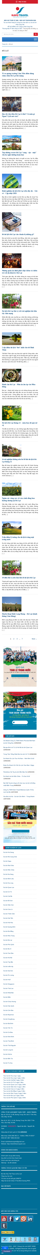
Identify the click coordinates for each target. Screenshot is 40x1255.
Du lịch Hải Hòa (8, 922)
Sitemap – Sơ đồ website (9, 1162)
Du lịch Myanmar (8, 1014)
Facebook (7, 1251)
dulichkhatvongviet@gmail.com (14, 1141)
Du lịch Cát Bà (7, 896)
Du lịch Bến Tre (8, 1058)
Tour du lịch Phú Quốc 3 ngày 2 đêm (14, 1097)
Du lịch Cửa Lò (8, 909)
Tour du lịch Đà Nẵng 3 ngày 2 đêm (14, 1091)
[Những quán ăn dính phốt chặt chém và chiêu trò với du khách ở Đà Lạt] (11, 260)
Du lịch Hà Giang (8, 852)
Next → (34, 639)
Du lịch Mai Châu (8, 865)
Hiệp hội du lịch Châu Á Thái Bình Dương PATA (15, 1181)
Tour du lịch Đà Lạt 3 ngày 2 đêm (13, 1095)
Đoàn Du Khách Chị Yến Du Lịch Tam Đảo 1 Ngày (18, 765)
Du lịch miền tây (8, 966)
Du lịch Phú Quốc (8, 944)
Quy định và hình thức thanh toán (11, 1158)
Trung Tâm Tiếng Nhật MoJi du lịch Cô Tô (16, 754)
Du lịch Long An (8, 1050)
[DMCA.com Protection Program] (7, 1232)
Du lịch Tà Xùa (7, 1063)
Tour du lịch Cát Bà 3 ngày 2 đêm (13, 1080)
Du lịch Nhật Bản (8, 992)
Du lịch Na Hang (8, 874)
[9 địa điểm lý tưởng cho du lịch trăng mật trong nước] (11, 528)
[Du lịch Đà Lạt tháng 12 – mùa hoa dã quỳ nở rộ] (11, 413)
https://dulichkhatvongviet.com (16, 1144)
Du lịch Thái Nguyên (9, 1045)
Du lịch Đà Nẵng (8, 931)
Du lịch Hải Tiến (8, 918)
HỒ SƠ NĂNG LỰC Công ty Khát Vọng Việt (20, 26)
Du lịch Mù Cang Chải (10, 857)
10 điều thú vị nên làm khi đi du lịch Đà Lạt (18, 578)
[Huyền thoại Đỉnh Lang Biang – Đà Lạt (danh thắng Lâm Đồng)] (11, 604)
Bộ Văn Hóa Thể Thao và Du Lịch (11, 1174)
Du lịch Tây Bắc (8, 962)
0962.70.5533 (29, 1135)
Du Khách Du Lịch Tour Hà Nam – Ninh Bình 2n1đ (18, 758)
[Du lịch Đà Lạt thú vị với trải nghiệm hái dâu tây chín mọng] (11, 301)
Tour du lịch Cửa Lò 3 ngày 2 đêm (13, 1089)
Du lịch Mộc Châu (8, 870)
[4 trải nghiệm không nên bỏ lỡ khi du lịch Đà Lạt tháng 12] (11, 450)
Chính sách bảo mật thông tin (10, 1160)
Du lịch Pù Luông (8, 975)
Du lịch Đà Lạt (7, 940)
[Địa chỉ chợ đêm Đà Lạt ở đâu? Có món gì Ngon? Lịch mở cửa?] (11, 104)
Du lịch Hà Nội (7, 957)
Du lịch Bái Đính (8, 1023)
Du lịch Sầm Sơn (8, 905)
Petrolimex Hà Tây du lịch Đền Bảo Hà (15, 772)
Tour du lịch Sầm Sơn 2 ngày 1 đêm (14, 1087)
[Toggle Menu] (35, 39)
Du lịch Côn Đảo (8, 1010)
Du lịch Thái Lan (8, 988)
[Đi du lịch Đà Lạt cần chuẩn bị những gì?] (11, 222)
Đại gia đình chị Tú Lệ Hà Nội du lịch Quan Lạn (17, 747)
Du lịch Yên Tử (8, 1028)
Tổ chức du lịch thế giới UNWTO (11, 1178)
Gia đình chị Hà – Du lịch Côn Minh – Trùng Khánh (18, 796)
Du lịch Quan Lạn (8, 887)
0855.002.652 (15, 1138)
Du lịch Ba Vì (7, 949)
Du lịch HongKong (8, 1019)
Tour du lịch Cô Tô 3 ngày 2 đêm (13, 1082)
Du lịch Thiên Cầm (9, 914)
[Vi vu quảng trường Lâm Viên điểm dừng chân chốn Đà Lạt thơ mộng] (11, 63)
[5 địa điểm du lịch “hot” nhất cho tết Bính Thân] (11, 338)
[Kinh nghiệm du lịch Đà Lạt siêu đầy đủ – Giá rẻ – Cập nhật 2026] (11, 181)
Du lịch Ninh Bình (8, 1036)
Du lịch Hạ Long (8, 883)
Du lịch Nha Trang (8, 935)
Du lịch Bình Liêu (8, 878)
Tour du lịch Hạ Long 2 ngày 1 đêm (14, 1078)
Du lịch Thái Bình (8, 1041)
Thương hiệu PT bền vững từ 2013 (12, 28)
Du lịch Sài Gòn (8, 971)
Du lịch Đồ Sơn (8, 900)
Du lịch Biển (7, 997)
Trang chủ (4, 44)
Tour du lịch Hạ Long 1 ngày (12, 1076)
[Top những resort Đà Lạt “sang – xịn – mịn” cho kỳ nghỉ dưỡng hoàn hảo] (11, 142)
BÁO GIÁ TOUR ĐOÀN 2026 (28, 20)
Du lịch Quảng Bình (9, 927)
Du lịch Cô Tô (7, 892)
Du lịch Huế (6, 979)
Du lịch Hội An (7, 1054)
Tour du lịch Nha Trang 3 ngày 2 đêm (14, 1093)
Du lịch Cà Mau (8, 1032)
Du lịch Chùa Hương (9, 1001)
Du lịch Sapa (7, 861)
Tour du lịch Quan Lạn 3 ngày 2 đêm (14, 1084)
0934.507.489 (5, 1138)
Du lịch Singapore (8, 984)
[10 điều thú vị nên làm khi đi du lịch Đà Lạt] (11, 567)
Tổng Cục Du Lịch (6, 1176)
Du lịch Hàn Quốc (8, 1006)
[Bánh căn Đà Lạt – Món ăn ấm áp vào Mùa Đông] (11, 375)
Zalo (5, 1248)
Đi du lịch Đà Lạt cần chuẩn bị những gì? (18, 234)
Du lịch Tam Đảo (8, 953)
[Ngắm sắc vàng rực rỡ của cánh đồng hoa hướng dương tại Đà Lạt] (11, 489)
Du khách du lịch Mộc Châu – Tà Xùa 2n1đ (16, 776)
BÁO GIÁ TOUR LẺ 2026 (11, 20)
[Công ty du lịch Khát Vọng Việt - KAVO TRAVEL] (20, 12)
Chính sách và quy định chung (10, 1155)
